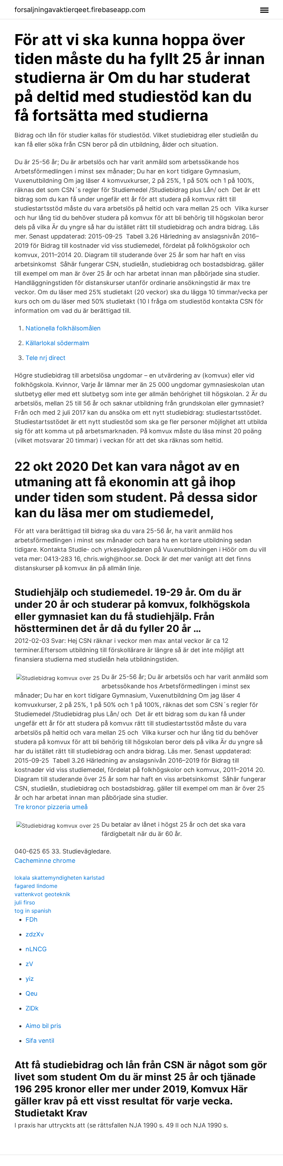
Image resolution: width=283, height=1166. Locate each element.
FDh (32, 919)
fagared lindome (35, 885)
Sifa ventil (40, 1040)
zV (29, 963)
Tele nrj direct (46, 357)
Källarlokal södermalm (57, 343)
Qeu (31, 993)
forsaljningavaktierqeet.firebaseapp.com (79, 9)
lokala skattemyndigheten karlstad (59, 877)
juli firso (24, 902)
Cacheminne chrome (44, 860)
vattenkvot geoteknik (42, 894)
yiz (30, 978)
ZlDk (32, 1008)
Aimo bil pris (43, 1025)
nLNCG (36, 949)
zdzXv (35, 934)
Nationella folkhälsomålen (63, 328)
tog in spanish (32, 910)
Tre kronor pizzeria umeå (51, 806)
